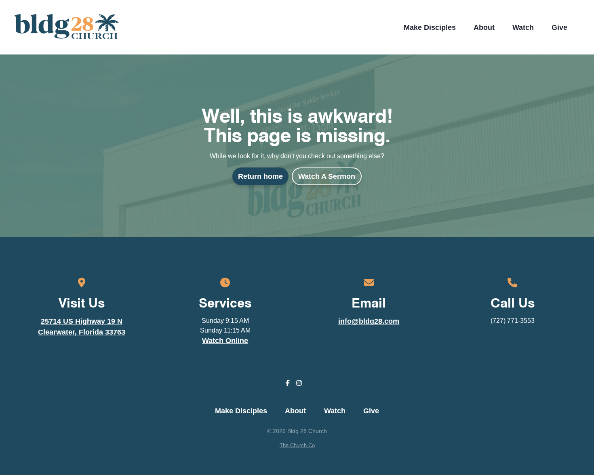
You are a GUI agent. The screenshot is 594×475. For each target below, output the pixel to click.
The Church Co (297, 445)
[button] (581, 27)
